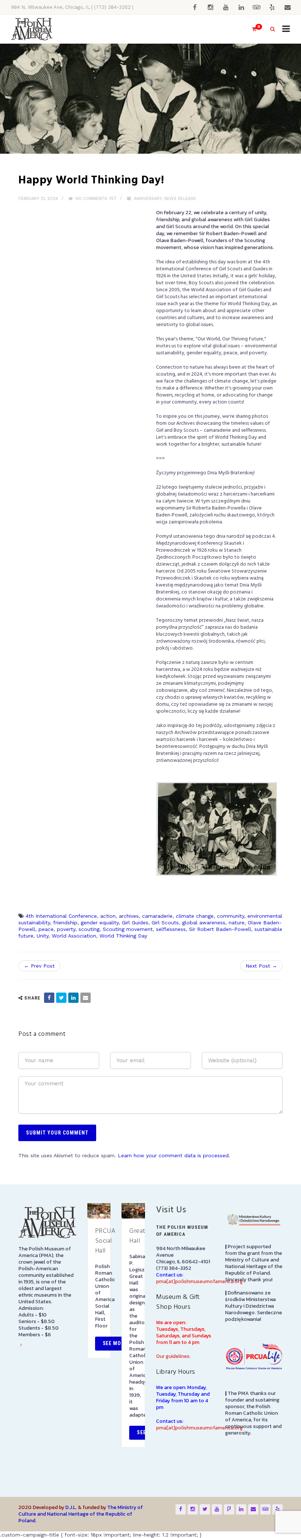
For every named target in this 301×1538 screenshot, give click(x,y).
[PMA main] (31, 29)
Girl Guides (135, 922)
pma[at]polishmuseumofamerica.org (199, 1281)
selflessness (171, 929)
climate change (195, 916)
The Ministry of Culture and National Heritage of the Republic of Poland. (80, 1514)
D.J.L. (71, 1507)
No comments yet (95, 198)
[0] (251, 29)
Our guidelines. (173, 1356)
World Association (74, 936)
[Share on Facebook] (49, 998)
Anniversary (148, 198)
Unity (42, 936)
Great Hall (137, 1236)
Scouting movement (128, 929)
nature (236, 922)
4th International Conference (61, 916)
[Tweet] (61, 998)
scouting (89, 929)
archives (129, 916)
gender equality (100, 922)
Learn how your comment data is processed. (174, 1155)
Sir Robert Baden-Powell (220, 929)
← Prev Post (39, 966)
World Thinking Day (123, 936)
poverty (66, 929)
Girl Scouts (165, 922)
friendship (65, 922)
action (108, 916)
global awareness (203, 922)
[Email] (85, 998)
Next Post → (261, 966)
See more (115, 1343)
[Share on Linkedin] (73, 998)
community (230, 916)
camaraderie (157, 916)
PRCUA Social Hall (105, 1241)
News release (180, 198)
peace (46, 929)
